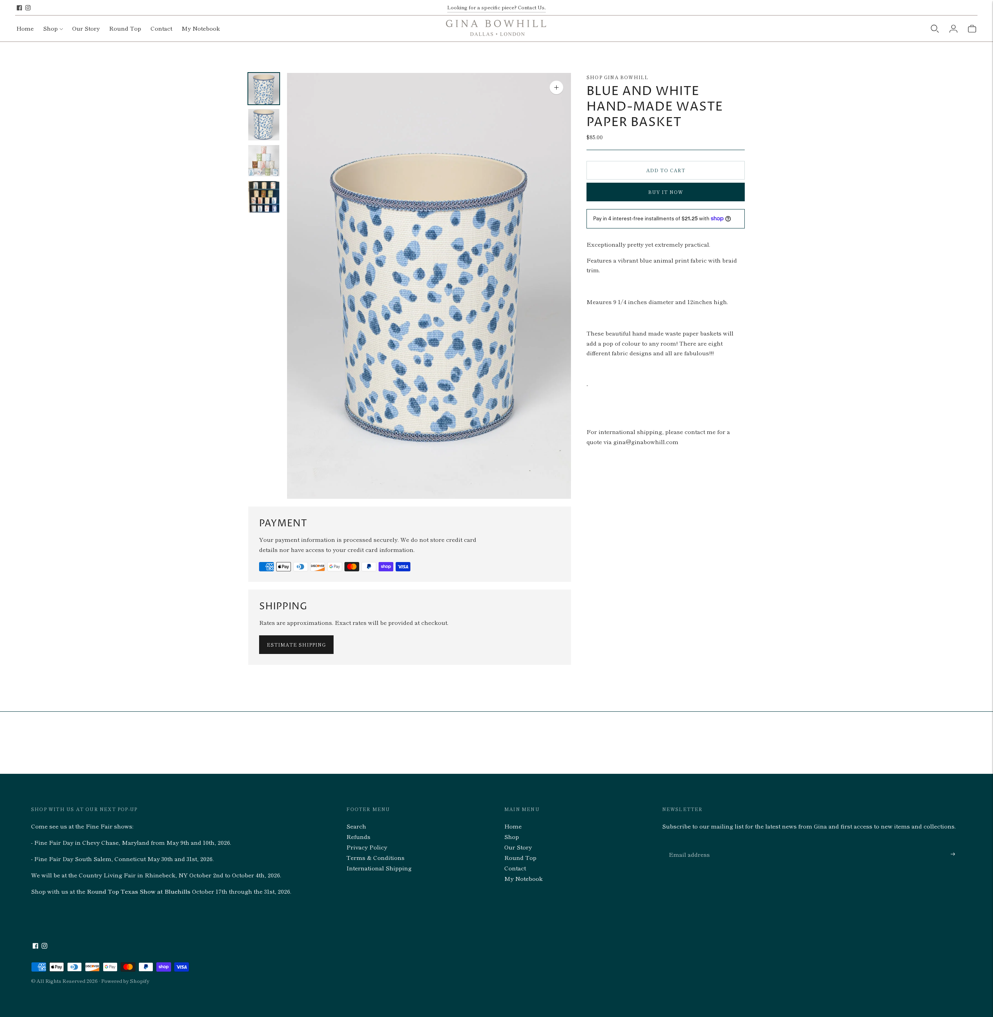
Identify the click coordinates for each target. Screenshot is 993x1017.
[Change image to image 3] (263, 160)
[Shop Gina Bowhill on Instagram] (28, 7)
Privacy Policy (366, 847)
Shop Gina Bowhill (617, 77)
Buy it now (665, 192)
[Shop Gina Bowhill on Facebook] (19, 7)
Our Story (86, 28)
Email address (687, 845)
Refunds (358, 836)
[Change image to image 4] (263, 197)
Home (25, 28)
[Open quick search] (934, 28)
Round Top (125, 28)
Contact (161, 28)
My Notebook (201, 28)
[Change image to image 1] (263, 88)
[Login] (953, 28)
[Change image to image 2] (263, 124)
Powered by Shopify (125, 980)
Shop (50, 28)
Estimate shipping (296, 644)
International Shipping (379, 868)
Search (356, 826)
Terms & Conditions (375, 857)
